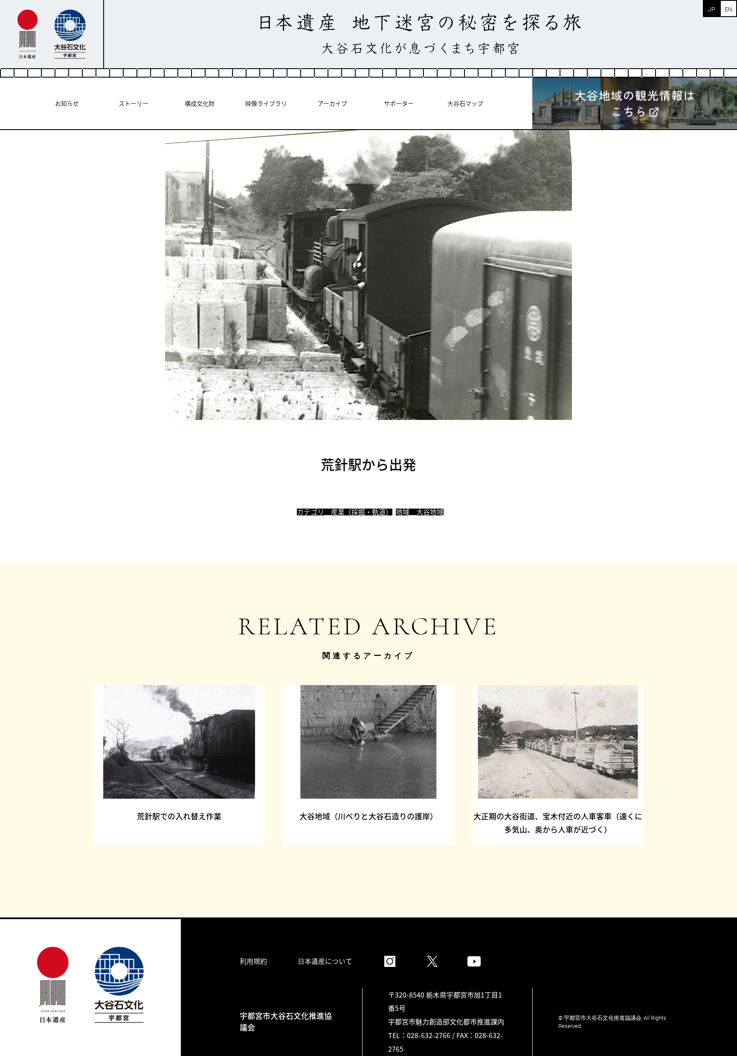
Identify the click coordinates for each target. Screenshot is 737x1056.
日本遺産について (325, 961)
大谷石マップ (465, 103)
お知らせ (67, 103)
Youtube (474, 961)
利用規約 (253, 961)
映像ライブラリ (266, 103)
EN (728, 9)
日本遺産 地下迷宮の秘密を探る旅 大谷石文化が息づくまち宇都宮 (420, 34)
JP (711, 9)
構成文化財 (200, 103)
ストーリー (133, 103)
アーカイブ (332, 103)
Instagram (390, 961)
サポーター (399, 103)
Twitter (432, 961)
